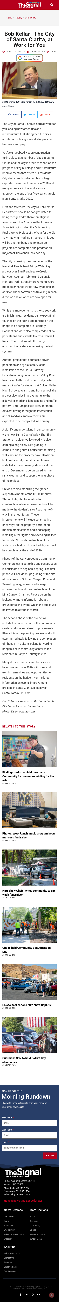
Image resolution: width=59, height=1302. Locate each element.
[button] (7, 4)
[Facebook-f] (21, 1294)
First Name (7, 1117)
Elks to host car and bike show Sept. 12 (27, 1005)
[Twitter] (26, 1294)
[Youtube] (38, 1294)
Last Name (7, 1129)
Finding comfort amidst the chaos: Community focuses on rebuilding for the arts (28, 776)
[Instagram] (32, 1294)
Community (30, 17)
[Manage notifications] (51, 1295)
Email (4, 1142)
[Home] (4, 17)
